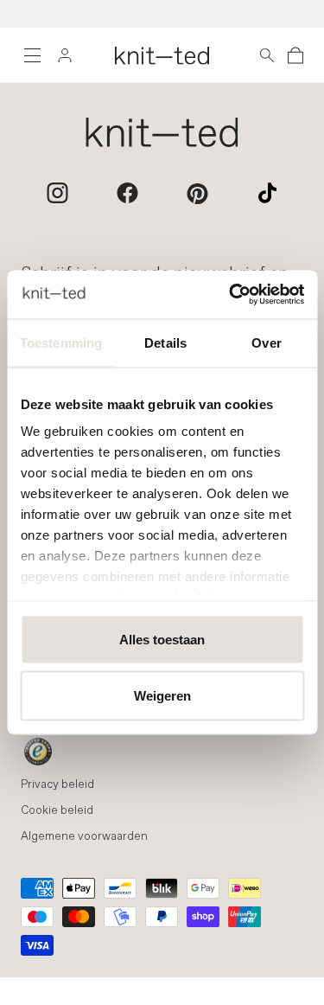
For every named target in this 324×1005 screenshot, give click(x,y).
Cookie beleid (57, 810)
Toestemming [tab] (61, 342)
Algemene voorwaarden (84, 836)
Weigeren (162, 695)
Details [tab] (165, 342)
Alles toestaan (162, 638)
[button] (267, 55)
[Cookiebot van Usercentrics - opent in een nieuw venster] (230, 295)
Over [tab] (266, 342)
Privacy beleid (57, 785)
